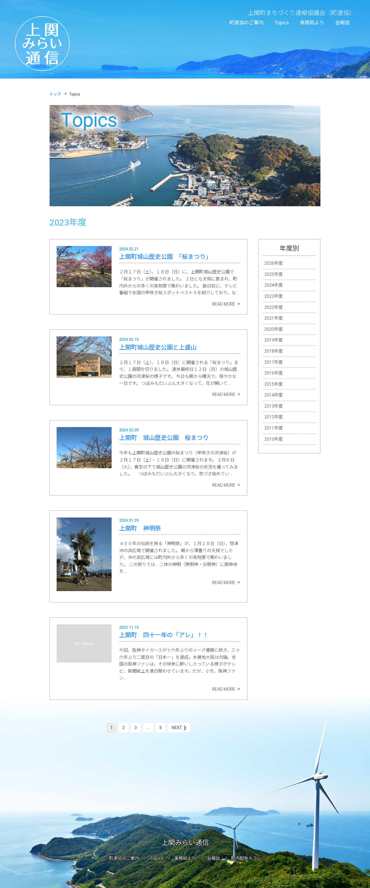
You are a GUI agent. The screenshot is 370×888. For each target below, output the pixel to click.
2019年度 (273, 340)
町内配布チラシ (246, 858)
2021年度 (273, 318)
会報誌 (342, 22)
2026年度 (273, 263)
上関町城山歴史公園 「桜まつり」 (165, 256)
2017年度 (273, 362)
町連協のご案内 (246, 22)
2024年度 (273, 285)
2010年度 (273, 439)
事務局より (312, 22)
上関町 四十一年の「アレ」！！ (164, 635)
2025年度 (273, 274)
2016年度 (273, 373)
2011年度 (273, 428)
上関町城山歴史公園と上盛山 (158, 347)
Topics (281, 22)
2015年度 (273, 384)
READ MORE (223, 304)
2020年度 (273, 329)
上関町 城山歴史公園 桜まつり (164, 437)
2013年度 (273, 406)
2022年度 (273, 307)
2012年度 (273, 417)
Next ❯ (179, 727)
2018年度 (273, 351)
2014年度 (273, 395)
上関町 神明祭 (140, 528)
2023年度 (273, 296)
